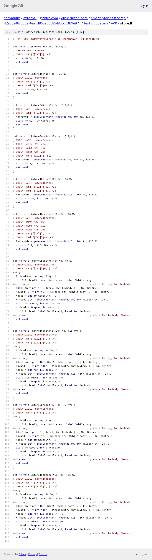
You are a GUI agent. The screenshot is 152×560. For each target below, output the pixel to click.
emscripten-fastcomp (108, 18)
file (80, 32)
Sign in (144, 6)
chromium (12, 18)
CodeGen (100, 23)
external (30, 18)
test (87, 23)
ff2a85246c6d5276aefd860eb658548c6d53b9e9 (40, 23)
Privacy (32, 554)
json (145, 554)
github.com (49, 18)
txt (136, 554)
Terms (43, 554)
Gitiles (22, 554)
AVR (114, 23)
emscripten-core (74, 18)
